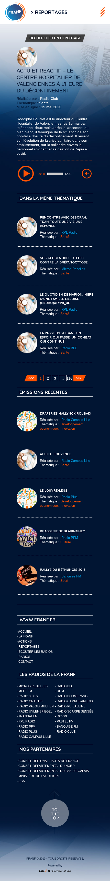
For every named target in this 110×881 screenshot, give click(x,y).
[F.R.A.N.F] (13, 12)
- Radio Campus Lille (34, 737)
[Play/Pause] (26, 174)
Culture (65, 542)
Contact (25, 661)
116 (69, 378)
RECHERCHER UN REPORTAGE (55, 38)
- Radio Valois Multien (35, 706)
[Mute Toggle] (87, 173)
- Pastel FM (64, 721)
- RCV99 (61, 716)
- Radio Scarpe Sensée (74, 711)
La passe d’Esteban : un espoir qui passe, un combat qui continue (65, 337)
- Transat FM (27, 716)
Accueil (25, 631)
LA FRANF (25, 636)
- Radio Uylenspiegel (34, 711)
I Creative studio (55, 871)
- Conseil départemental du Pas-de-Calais (53, 771)
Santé (44, 103)
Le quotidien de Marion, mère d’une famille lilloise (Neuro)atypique (66, 298)
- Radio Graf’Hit (30, 701)
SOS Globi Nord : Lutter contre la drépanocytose (63, 260)
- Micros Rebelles (32, 686)
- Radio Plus (27, 731)
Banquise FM (71, 576)
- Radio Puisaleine (70, 706)
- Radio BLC (64, 686)
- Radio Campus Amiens (74, 701)
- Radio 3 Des (27, 696)
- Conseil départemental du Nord (46, 766)
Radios (24, 657)
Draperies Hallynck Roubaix (65, 413)
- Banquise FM (66, 726)
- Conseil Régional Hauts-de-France (48, 761)
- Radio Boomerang (71, 696)
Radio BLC (69, 348)
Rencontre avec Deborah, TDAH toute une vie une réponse (63, 221)
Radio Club (49, 98)
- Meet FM (24, 691)
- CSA (21, 781)
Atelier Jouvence (55, 454)
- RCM (59, 691)
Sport (64, 581)
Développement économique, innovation (61, 426)
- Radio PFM (26, 726)
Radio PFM (69, 538)
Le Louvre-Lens (53, 490)
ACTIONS (25, 641)
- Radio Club (65, 731)
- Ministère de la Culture (38, 776)
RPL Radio (69, 232)
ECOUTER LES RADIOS (35, 652)
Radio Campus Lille (75, 420)
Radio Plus (69, 497)
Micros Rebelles (73, 269)
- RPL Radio (26, 721)
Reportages (28, 646)
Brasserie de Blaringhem (62, 531)
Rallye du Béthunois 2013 (62, 570)
